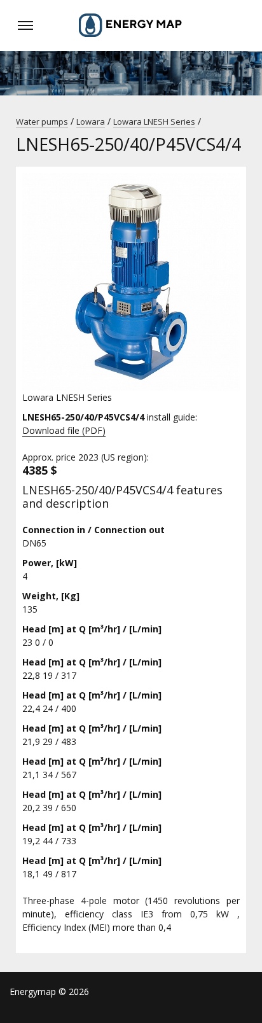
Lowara (90, 121)
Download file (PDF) (64, 430)
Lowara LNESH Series (154, 121)
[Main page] (131, 25)
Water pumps (42, 121)
